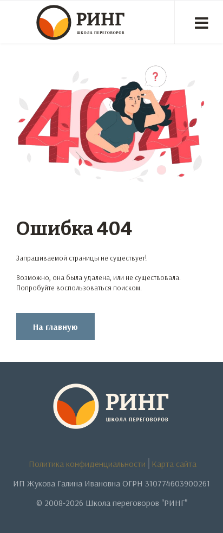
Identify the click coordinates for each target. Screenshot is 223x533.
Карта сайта (174, 463)
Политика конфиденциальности (87, 463)
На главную (55, 326)
